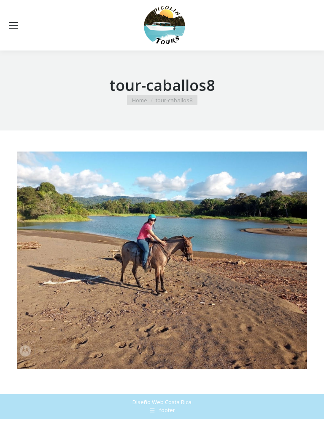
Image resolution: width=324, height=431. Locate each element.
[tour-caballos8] (162, 260)
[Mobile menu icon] (13, 25)
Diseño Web (148, 402)
